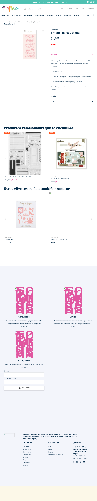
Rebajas (25, 465)
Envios (50, 449)
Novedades (26, 463)
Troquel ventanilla (56, 177)
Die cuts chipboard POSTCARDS (14, 179)
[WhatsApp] (93, 2)
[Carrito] (93, 15)
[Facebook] (87, 2)
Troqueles (22, 22)
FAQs (49, 447)
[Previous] (5, 158)
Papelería (26, 457)
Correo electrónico (10, 378)
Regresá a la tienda (11, 24)
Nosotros (51, 452)
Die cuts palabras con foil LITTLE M (61, 238)
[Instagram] (90, 2)
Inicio (5, 22)
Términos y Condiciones (55, 455)
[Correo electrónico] (84, 462)
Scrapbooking (13, 22)
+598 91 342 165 (80, 456)
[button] (10, 15)
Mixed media (27, 452)
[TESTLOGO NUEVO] (10, 9)
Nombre (6, 371)
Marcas (25, 460)
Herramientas (27, 455)
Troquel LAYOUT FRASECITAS (13, 240)
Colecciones (26, 447)
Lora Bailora (55, 30)
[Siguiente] (91, 158)
